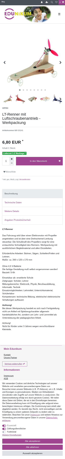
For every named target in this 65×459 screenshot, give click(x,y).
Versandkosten (24, 179)
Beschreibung (11, 193)
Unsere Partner (10, 358)
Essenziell (11, 425)
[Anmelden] (42, 2)
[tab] (32, 193)
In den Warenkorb (38, 161)
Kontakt (7, 355)
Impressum (9, 376)
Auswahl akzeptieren (32, 453)
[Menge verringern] (12, 163)
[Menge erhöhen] (12, 159)
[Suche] (52, 2)
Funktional (11, 432)
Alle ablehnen (32, 447)
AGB (6, 379)
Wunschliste (10, 172)
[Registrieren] (47, 2)
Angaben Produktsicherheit (17, 220)
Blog (3, 2)
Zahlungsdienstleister (16, 429)
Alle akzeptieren (32, 441)
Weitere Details (12, 211)
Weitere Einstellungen (11, 435)
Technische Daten (13, 202)
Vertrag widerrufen (13, 364)
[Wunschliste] (56, 2)
